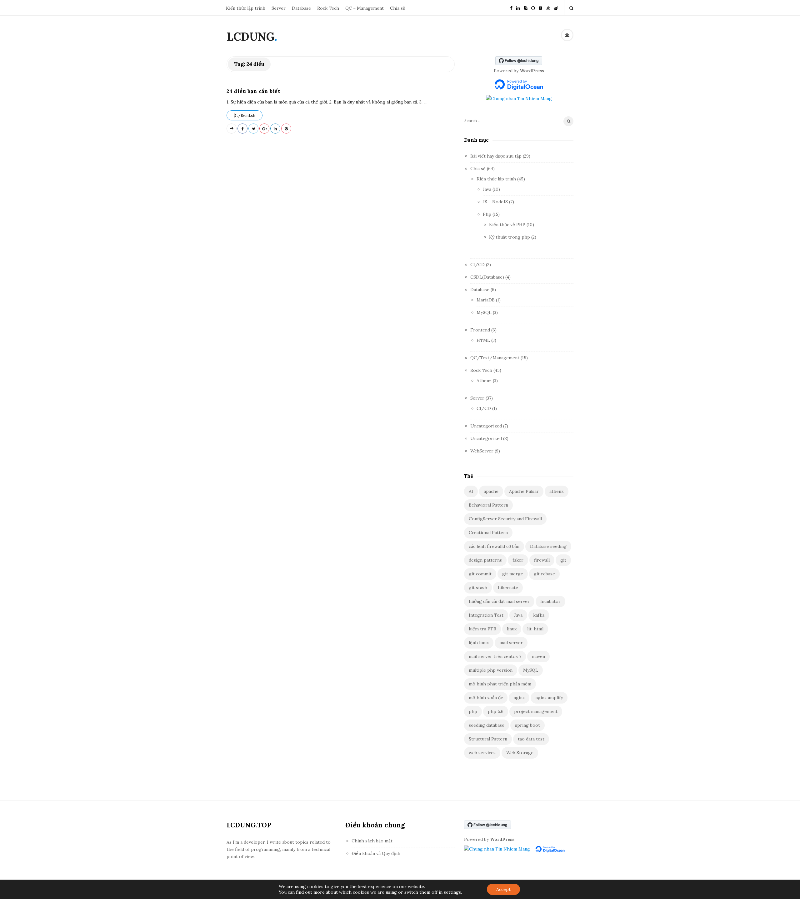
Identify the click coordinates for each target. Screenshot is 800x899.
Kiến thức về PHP (507, 224)
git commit (480, 574)
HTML (483, 340)
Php (487, 214)
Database (301, 8)
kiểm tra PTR (482, 629)
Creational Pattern (488, 532)
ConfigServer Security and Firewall (505, 519)
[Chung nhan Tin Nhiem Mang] (519, 98)
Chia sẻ (397, 8)
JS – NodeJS (495, 202)
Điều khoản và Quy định (376, 853)
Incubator (550, 601)
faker (517, 560)
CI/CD (477, 264)
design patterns (485, 560)
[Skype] (526, 7)
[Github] (533, 7)
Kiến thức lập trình (245, 8)
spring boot (527, 725)
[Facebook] (511, 7)
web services (482, 752)
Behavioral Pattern (488, 505)
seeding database (486, 725)
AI (471, 491)
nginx (519, 697)
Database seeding (548, 546)
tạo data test (531, 739)
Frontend (480, 330)
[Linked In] (518, 7)
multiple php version (490, 670)
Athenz (484, 380)
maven (538, 656)
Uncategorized (486, 426)
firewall (542, 560)
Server (279, 8)
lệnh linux (479, 642)
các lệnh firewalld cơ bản (494, 546)
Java (487, 189)
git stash (478, 587)
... (424, 102)
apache (491, 491)
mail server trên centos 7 (495, 656)
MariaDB (486, 300)
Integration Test (486, 615)
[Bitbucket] (540, 7)
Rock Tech (328, 8)
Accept (503, 889)
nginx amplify (549, 697)
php (473, 711)
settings (452, 892)
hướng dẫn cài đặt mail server (499, 601)
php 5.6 (495, 711)
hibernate (508, 587)
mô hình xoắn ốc (486, 697)
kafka (538, 615)
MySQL (484, 312)
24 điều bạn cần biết (253, 91)
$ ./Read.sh (244, 115)
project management (536, 711)
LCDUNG (250, 36)
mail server (511, 642)
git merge (512, 574)
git (563, 560)
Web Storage (519, 752)
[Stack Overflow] (548, 7)
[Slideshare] (555, 7)
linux (512, 629)
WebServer (481, 451)
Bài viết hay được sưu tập (496, 156)
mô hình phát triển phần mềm (500, 684)
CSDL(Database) (487, 277)
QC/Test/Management (494, 358)
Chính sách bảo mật (372, 841)
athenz (556, 491)
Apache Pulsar (524, 491)
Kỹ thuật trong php (509, 237)
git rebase (544, 574)
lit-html (535, 629)
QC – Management (364, 8)
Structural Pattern (488, 739)
